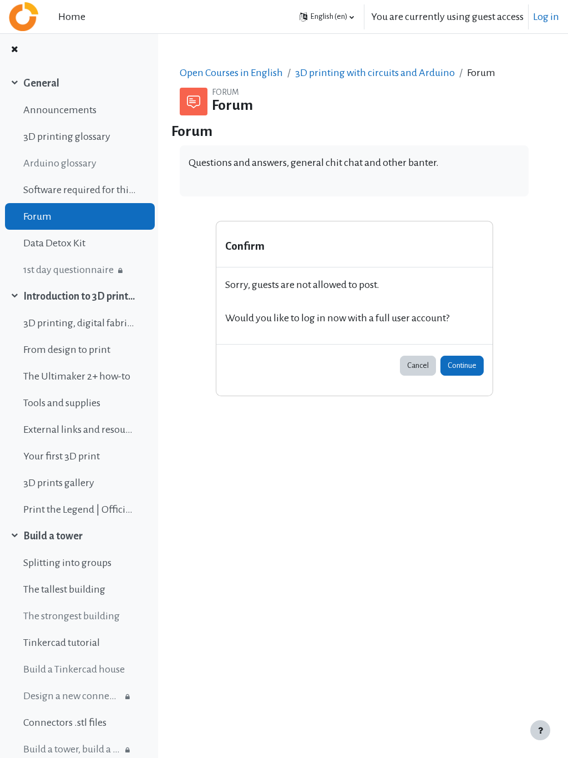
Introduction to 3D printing (79, 296)
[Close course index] (14, 50)
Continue (462, 365)
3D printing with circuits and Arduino (375, 72)
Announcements (60, 109)
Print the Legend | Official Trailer (79, 509)
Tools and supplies (61, 402)
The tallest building (64, 589)
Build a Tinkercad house (74, 669)
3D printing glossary (66, 136)
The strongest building (71, 615)
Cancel (418, 365)
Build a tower (53, 536)
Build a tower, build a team (71, 749)
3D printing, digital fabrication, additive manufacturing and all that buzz (79, 323)
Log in (546, 16)
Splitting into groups (67, 562)
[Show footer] (540, 730)
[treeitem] (78, 176)
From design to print (66, 349)
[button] (327, 16)
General (41, 83)
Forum (37, 216)
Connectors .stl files (64, 722)
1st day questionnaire (68, 269)
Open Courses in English (231, 72)
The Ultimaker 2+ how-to (76, 376)
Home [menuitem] (71, 16)
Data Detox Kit (54, 243)
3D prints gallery (58, 482)
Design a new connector (71, 695)
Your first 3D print (61, 456)
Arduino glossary (60, 163)
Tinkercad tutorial (61, 642)
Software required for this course (79, 189)
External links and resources (79, 429)
